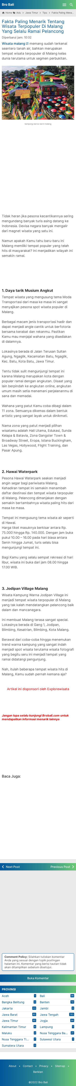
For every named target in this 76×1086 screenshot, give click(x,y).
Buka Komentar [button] (38, 978)
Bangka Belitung (13, 1002)
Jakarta (7, 1008)
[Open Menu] (64, 4)
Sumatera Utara (13, 1045)
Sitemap (60, 1066)
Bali (42, 996)
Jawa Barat (10, 1014)
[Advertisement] (38, 172)
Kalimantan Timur (14, 1027)
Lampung (46, 1027)
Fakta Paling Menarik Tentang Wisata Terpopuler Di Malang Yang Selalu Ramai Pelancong (33, 26)
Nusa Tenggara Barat (54, 1033)
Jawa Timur (10, 1020)
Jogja (44, 1020)
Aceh (5, 996)
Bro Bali (8, 4)
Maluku (7, 1033)
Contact (28, 1066)
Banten (44, 1002)
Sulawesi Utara (50, 1039)
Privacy (43, 1066)
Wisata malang (13, 43)
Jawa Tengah (49, 1014)
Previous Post (60, 867)
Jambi (44, 1008)
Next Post (13, 867)
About (12, 1066)
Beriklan (38, 1071)
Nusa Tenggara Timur (17, 1039)
